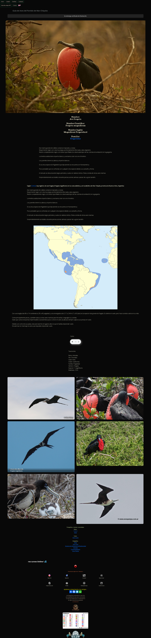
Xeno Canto (75, 537)
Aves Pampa (75, 551)
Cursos (15, 5)
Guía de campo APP (6, 5)
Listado (8, 1)
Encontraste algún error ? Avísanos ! (75, 571)
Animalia (75, 547)
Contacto (21, 1)
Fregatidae (75, 138)
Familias (14, 1)
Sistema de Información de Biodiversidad (75, 546)
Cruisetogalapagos (75, 549)
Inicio (2, 1)
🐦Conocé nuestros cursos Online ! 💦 (109, 561)
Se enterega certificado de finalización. (75, 16)
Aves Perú (75, 544)
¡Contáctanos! (75, 601)
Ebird (75, 532)
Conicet (33, 186)
